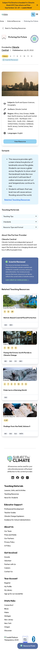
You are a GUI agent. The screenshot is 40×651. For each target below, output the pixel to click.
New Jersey (8, 620)
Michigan (7, 616)
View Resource (20, 141)
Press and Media (10, 535)
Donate (7, 557)
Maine (6, 612)
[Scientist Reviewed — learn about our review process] (34, 39)
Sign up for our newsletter (13, 594)
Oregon (7, 627)
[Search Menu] (33, 14)
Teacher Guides (10, 512)
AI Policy (7, 546)
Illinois (6, 609)
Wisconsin (8, 630)
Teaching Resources (11, 494)
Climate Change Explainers (14, 516)
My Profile (8, 586)
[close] (37, 5)
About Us (8, 526)
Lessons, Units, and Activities (14, 490)
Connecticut (8, 605)
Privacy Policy (9, 542)
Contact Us (8, 571)
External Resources (13, 21)
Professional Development (14, 509)
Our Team (8, 531)
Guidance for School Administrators (17, 520)
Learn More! (27, 8)
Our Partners (9, 538)
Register (7, 583)
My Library (8, 590)
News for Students (11, 498)
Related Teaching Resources (17, 200)
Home (2, 21)
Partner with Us (10, 564)
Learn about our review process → (17, 280)
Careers (7, 568)
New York (7, 623)
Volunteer (7, 561)
